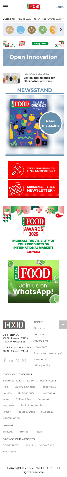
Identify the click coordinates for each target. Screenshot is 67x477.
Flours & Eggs (26, 411)
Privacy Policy (42, 365)
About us (39, 328)
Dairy (30, 380)
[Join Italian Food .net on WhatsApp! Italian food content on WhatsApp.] (33, 301)
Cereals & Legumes (37, 74)
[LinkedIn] (11, 360)
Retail (38, 431)
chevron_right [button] (60, 29)
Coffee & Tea (23, 399)
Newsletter (40, 359)
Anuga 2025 (24, 19)
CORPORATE (10, 445)
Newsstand (34, 90)
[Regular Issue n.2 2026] (35, 122)
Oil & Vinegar (26, 393)
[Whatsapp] (24, 360)
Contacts (39, 334)
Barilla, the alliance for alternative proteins (39, 79)
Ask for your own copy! (48, 353)
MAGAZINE (9, 451)
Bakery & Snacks (24, 386)
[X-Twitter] (17, 360)
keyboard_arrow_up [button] (63, 324)
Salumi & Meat (12, 380)
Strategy (8, 431)
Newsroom (40, 346)
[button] (5, 6)
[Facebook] (5, 360)
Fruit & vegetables (32, 405)
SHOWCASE (46, 445)
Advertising (41, 340)
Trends (24, 431)
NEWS (29, 445)
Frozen (7, 411)
